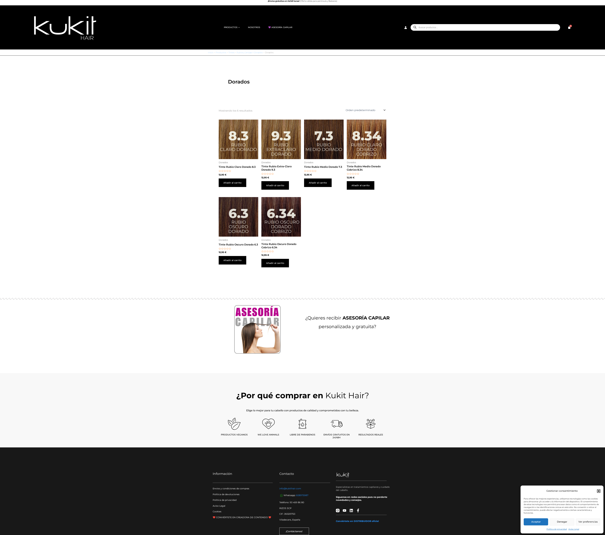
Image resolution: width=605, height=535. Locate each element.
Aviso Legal (573, 529)
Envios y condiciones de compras (231, 488)
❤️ (269, 517)
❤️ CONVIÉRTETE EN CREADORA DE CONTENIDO (240, 517)
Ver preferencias (588, 521)
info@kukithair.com (290, 488)
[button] (598, 491)
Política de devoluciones (226, 494)
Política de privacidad (557, 529)
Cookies (217, 511)
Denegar (562, 521)
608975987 (302, 495)
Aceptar (536, 521)
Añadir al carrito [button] (232, 182)
